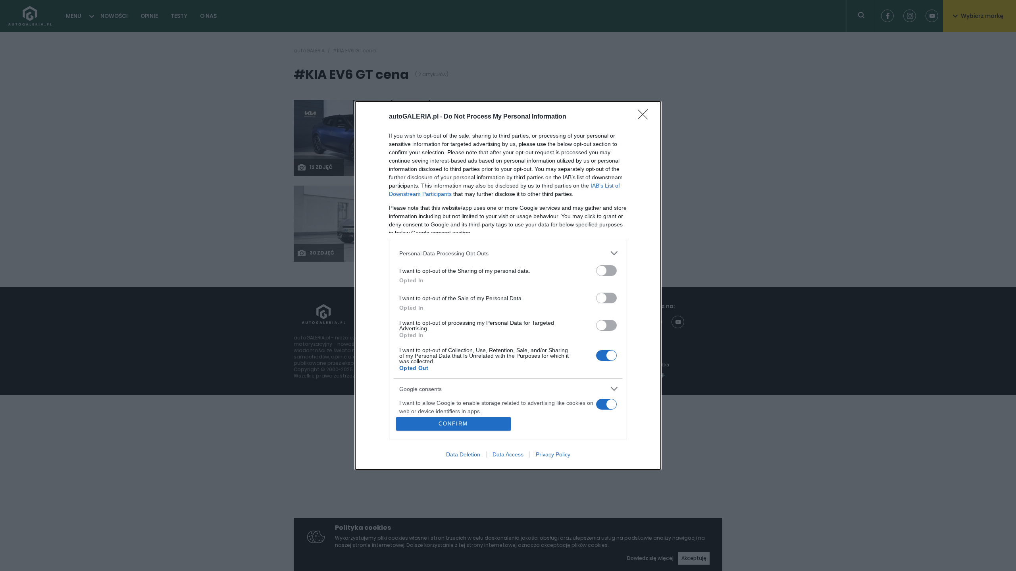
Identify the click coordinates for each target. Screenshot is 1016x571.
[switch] (606, 270)
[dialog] (508, 285)
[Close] (645, 117)
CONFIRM (453, 424)
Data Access (508, 454)
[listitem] (508, 253)
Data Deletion (463, 454)
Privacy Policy (553, 454)
